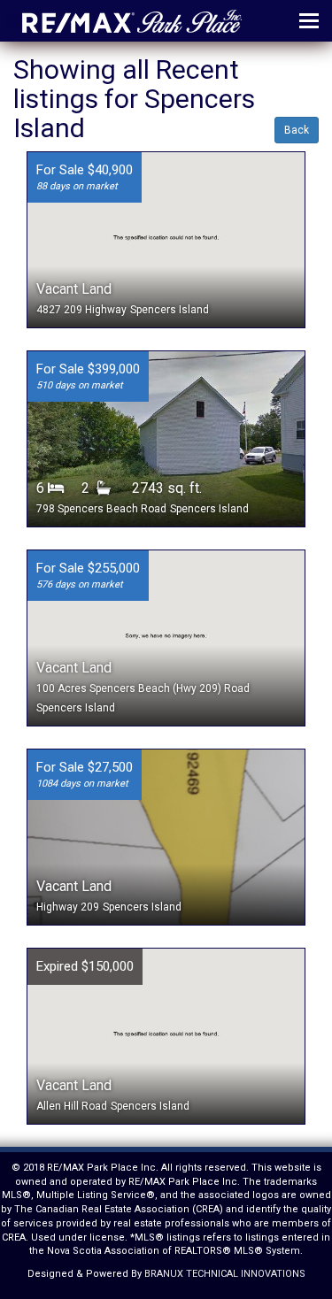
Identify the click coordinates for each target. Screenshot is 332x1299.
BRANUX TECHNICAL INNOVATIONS (224, 1274)
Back (296, 130)
